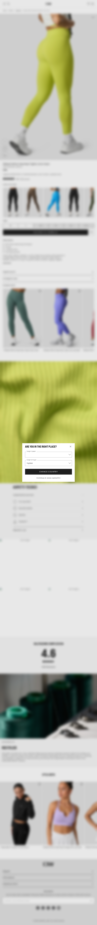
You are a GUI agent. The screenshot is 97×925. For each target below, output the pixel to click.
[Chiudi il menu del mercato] (70, 446)
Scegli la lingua (31, 460)
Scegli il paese (31, 451)
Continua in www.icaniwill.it (48, 478)
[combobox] (48, 454)
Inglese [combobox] (30, 463)
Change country (48, 472)
